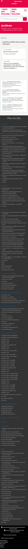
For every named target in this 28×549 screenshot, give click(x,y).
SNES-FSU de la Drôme (7, 408)
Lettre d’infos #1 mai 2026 (8, 389)
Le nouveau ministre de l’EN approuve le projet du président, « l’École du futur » (13, 486)
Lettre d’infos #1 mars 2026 (8, 385)
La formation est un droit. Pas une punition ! (12, 246)
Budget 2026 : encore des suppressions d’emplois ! (14, 150)
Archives (4, 182)
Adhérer (4, 314)
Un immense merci (6, 493)
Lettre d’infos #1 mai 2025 (8, 364)
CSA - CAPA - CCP (6, 325)
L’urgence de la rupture (7, 517)
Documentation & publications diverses (11, 302)
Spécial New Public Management (9, 335)
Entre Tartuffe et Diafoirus (8, 466)
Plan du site (2, 544)
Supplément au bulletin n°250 (9, 368)
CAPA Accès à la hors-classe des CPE (10, 432)
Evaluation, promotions (7, 283)
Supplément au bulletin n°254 (9, 391)
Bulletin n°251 (5, 371)
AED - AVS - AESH (6, 268)
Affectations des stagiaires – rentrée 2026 (12, 204)
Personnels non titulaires (8, 270)
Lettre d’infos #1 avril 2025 (8, 362)
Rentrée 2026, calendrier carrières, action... (12, 394)
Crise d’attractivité (6, 513)
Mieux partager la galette (8, 469)
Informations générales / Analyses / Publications (13, 301)
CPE (3, 264)
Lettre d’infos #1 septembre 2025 (10, 373)
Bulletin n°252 (5, 381)
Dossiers (4, 400)
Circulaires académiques (8, 289)
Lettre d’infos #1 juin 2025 (8, 366)
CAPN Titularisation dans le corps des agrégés (13, 436)
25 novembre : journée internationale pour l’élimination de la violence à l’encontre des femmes (14, 130)
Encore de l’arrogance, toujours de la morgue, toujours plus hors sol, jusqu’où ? (12, 501)
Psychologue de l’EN (7, 266)
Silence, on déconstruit (7, 484)
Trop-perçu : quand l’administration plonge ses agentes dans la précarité (13, 276)
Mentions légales (4, 542)
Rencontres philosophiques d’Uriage (11, 441)
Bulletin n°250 (5, 370)
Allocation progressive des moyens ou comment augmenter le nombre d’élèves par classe (13, 309)
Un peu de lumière (6, 495)
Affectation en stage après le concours (11, 197)
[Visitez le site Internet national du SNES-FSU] (13, 528)
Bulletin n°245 (5, 343)
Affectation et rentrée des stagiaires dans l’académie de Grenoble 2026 (12, 192)
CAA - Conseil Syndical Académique (10, 320)
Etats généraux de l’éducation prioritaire (11, 221)
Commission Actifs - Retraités (9, 299)
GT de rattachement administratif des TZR (12, 434)
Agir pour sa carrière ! (7, 279)
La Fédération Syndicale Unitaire (10, 327)
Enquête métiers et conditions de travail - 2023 (13, 239)
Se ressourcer (5, 504)
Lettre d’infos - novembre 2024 (9, 350)
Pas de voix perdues (7, 491)
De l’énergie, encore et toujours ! (9, 460)
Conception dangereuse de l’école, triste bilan (13, 480)
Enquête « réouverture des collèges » (10, 219)
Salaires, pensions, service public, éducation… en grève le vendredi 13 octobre (13, 508)
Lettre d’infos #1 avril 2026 (8, 387)
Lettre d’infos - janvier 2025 (8, 354)
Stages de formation (7, 316)
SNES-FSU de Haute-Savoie (8, 414)
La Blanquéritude (6, 478)
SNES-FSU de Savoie (7, 412)
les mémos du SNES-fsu (7, 398)
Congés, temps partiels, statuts (9, 285)
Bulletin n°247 (5, 349)
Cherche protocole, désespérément (10, 482)
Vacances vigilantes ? (7, 458)
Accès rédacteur (3, 540)
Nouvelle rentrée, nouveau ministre (10, 506)
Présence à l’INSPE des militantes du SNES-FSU (13, 199)
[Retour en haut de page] (24, 545)
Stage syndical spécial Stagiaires (9, 195)
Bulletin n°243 (5, 339)
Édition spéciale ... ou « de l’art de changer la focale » (14, 489)
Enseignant (5, 260)
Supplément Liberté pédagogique (10, 337)
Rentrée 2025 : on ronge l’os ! (9, 137)
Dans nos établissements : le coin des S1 (11, 312)
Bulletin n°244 (5, 341)
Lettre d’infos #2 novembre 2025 (9, 379)
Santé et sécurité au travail (8, 287)
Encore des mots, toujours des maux (10, 468)
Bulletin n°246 (5, 347)
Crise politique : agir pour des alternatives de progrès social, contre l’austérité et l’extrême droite (14, 147)
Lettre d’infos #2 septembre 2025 (10, 375)
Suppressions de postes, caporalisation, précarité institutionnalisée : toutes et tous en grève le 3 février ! (13, 160)
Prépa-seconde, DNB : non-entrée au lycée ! (12, 251)
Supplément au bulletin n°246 (9, 345)
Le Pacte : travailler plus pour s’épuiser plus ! (12, 241)
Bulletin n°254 (5, 392)
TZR (3, 262)
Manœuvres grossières (7, 451)
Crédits (1, 545)
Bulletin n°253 (5, 383)
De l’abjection (5, 511)
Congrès (4, 321)
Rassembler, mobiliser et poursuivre (10, 139)
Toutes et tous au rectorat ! (8, 443)
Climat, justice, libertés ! (7, 141)
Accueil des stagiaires (7, 439)
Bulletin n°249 (5, 358)
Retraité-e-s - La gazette (8, 297)
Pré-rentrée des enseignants (9, 437)
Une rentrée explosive (7, 515)
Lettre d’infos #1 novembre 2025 (10, 377)
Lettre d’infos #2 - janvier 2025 (9, 356)
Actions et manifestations (8, 323)
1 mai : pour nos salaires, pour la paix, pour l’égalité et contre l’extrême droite (14, 127)
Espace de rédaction (15, 532)
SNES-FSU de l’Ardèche (7, 406)
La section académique (7, 318)
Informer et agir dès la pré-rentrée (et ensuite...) (13, 135)
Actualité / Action (6, 295)
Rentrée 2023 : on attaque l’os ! (9, 237)
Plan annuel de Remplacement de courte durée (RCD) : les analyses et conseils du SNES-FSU (13, 243)
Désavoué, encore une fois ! (8, 457)
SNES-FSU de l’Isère (7, 410)
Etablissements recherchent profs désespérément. (14, 233)
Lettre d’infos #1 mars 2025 (8, 360)
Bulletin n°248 (5, 352)
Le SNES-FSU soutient (7, 329)
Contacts (2, 547)
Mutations (4, 281)
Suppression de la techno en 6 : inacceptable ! (13, 235)
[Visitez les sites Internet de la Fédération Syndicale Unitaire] (14, 530)
